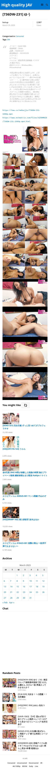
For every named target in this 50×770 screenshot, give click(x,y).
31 (30, 598)
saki (25, 758)
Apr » (11, 602)
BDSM (24, 766)
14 (11, 586)
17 (30, 586)
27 (5, 598)
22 (18, 592)
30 (24, 598)
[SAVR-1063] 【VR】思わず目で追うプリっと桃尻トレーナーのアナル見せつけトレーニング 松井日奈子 (33, 720)
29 (18, 598)
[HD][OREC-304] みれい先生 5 (31, 705)
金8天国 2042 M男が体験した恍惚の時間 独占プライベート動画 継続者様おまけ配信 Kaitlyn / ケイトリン (25, 474)
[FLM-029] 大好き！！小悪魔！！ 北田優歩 (32, 695)
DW (8, 39)
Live (36, 766)
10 (30, 581)
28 (11, 598)
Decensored (33, 763)
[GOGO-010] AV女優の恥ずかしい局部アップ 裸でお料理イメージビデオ (33, 734)
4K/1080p (16, 766)
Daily (31, 766)
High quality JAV (16, 4)
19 (43, 586)
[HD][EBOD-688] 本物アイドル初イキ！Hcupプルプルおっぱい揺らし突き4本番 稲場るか (32, 746)
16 (24, 586)
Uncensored (22, 763)
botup (5, 22)
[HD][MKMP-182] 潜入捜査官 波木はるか (21, 519)
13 (5, 586)
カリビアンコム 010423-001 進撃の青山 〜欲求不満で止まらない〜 (24, 544)
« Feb (5, 602)
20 (5, 592)
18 (37, 586)
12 (43, 581)
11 (37, 581)
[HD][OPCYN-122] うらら (14, 449)
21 (11, 592)
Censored (20, 36)
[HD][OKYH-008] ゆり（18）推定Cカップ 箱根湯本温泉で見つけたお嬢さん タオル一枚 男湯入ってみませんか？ (32, 683)
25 (37, 592)
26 (43, 592)
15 (18, 586)
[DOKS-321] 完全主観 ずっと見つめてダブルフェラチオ (24, 427)
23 (24, 592)
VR (41, 763)
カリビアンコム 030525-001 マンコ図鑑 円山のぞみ (24, 497)
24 (30, 592)
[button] (42, 4)
